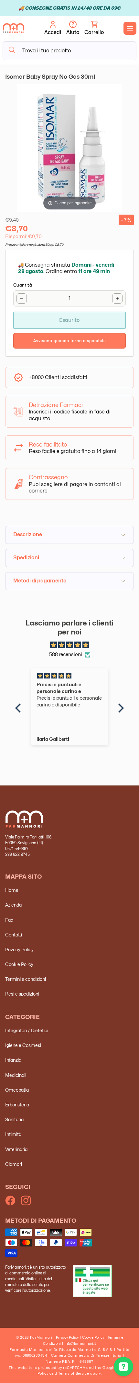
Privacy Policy (19, 949)
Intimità (13, 1134)
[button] (94, 28)
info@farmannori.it (80, 1343)
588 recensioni (65, 654)
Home (11, 890)
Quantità (22, 285)
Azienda (13, 905)
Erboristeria (17, 1104)
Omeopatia (17, 1090)
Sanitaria (14, 1119)
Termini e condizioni (25, 979)
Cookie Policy (19, 964)
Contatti (13, 934)
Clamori (13, 1164)
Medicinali (15, 1075)
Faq (9, 920)
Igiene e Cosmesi (23, 1045)
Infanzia (13, 1060)
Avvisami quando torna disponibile (69, 340)
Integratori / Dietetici (26, 1030)
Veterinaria (16, 1149)
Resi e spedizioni (22, 994)
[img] (69, 645)
